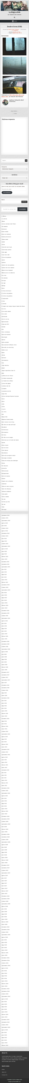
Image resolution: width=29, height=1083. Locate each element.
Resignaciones (5, 473)
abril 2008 (4, 855)
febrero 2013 (5, 744)
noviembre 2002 (6, 1022)
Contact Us (4, 1075)
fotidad (3, 327)
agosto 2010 (5, 796)
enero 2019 (4, 639)
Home (3, 1069)
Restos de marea (6, 476)
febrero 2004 (5, 983)
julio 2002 (4, 1032)
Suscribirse (7, 192)
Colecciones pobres (6, 249)
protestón (4, 468)
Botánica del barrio (6, 237)
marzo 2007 (4, 888)
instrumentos (5, 360)
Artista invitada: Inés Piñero (9, 224)
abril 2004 (4, 978)
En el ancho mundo (6, 311)
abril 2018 (4, 662)
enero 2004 (4, 986)
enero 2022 (4, 559)
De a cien (4, 275)
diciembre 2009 (5, 816)
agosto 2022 (5, 549)
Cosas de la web (5, 255)
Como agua (4, 252)
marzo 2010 (4, 808)
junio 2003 (4, 1004)
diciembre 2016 (5, 685)
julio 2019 (4, 623)
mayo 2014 (4, 721)
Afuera (3, 221)
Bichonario (4, 229)
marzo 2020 (4, 603)
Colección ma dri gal (7, 247)
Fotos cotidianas (6, 332)
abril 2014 (4, 724)
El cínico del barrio (6, 291)
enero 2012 (4, 767)
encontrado (4, 316)
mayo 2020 (4, 597)
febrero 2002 (5, 1045)
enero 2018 (4, 669)
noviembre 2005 (6, 929)
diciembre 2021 (5, 561)
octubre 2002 (5, 1025)
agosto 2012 (5, 757)
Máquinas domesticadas (7, 419)
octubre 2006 (5, 901)
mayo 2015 (4, 706)
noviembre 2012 (5, 749)
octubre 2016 (5, 690)
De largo (4, 280)
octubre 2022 (5, 543)
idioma (3, 355)
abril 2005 (4, 947)
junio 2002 (4, 1035)
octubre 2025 (5, 518)
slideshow (4, 484)
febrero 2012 (5, 765)
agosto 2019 (5, 621)
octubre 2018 (5, 646)
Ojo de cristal (5, 447)
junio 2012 (4, 760)
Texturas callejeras (6, 491)
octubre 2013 (5, 731)
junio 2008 (4, 850)
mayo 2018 (4, 659)
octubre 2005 (5, 932)
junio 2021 (4, 572)
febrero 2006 (5, 922)
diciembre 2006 (5, 896)
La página (4, 388)
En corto (4, 309)
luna (3, 414)
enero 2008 (4, 862)
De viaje (3, 283)
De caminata (5, 278)
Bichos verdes (5, 231)
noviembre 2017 (5, 675)
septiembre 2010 (6, 793)
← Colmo (14, 113)
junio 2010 (4, 801)
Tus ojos (4, 499)
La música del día (6, 386)
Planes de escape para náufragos (10, 460)
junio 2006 (4, 911)
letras (3, 399)
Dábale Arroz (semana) (7, 270)
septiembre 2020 (6, 590)
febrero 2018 (5, 667)
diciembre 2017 (5, 672)
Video (3, 507)
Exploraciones (5, 321)
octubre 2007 (5, 870)
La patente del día (6, 391)
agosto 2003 (5, 999)
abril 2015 (4, 708)
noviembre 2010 (5, 788)
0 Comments (15, 30)
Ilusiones (4, 357)
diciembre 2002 (5, 1019)
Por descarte (5, 466)
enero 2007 (4, 893)
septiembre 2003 (6, 996)
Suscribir (22, 209)
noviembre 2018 (5, 644)
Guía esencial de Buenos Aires (9, 345)
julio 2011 (4, 772)
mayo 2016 (4, 693)
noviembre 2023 (5, 533)
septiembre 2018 (6, 649)
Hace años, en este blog (7, 347)
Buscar (3, 199)
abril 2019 (4, 631)
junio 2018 (4, 657)
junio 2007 (4, 880)
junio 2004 (4, 973)
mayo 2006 (4, 914)
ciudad (3, 242)
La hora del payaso (6, 383)
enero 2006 (4, 924)
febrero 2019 (5, 636)
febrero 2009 (5, 829)
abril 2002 (4, 1040)
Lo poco (4, 409)
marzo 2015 (4, 711)
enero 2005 (4, 955)
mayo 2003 (4, 1006)
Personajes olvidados (7, 458)
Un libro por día (6, 502)
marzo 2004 (4, 981)
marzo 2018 (4, 664)
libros (3, 401)
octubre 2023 (5, 536)
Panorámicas (5, 453)
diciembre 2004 (5, 958)
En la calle (4, 314)
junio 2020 (4, 595)
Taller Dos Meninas (6, 489)
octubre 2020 (5, 587)
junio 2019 (4, 626)
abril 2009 (4, 826)
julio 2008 (4, 847)
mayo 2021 (4, 574)
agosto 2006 (5, 906)
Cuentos (4, 262)
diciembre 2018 (5, 641)
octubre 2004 (5, 963)
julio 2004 (4, 971)
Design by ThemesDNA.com (14, 1081)
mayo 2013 (4, 739)
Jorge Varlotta (5, 365)
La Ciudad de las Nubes (7, 381)
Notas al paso (5, 445)
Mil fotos (4, 435)
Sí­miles (3, 478)
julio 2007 (4, 878)
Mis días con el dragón (7, 437)
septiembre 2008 (6, 842)
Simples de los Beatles (7, 481)
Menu (15, 21)
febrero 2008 (5, 860)
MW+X (20, 32)
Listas (3, 406)
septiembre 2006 (6, 904)
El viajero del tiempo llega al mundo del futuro (13, 306)
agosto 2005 (5, 937)
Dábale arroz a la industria (8, 273)
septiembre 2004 (6, 965)
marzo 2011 (4, 780)
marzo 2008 (4, 857)
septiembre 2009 (6, 824)
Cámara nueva (5, 239)
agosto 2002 (5, 1030)
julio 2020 (4, 592)
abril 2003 (4, 1009)
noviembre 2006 (6, 898)
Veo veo (3, 504)
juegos (3, 368)
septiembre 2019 (6, 618)
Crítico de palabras (6, 257)
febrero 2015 (5, 713)
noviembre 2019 (5, 613)
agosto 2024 (5, 531)
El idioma (4, 303)
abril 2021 (4, 577)
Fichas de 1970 (5, 324)
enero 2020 (4, 608)
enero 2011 (4, 785)
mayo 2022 (4, 554)
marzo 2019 (4, 634)
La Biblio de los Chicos (7, 375)
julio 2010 (4, 798)
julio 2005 (4, 940)
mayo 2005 (4, 945)
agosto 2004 (5, 968)
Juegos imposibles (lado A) (8, 370)
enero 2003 (4, 1017)
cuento (3, 260)
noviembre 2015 (5, 698)
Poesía (3, 463)
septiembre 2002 (6, 1027)
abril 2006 (4, 916)
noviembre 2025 (5, 515)
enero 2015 (4, 716)
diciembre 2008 (5, 834)
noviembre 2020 (6, 585)
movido (3, 442)
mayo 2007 (4, 883)
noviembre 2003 (6, 991)
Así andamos (5, 226)
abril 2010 (4, 806)
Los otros (4, 412)
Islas (3, 363)
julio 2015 (4, 700)
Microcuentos (5, 432)
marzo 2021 (4, 579)
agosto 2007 (5, 875)
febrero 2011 (5, 783)
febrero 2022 (5, 556)
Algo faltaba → (14, 111)
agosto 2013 (5, 736)
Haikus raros (5, 350)
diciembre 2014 (5, 718)
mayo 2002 (4, 1037)
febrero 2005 (5, 953)
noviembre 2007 (6, 868)
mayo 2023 (4, 541)
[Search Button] (14, 17)
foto (3, 329)
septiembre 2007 (6, 873)
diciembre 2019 (5, 610)
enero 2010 (4, 814)
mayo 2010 (4, 803)
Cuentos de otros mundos (8, 267)
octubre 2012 (5, 752)
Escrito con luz (5, 319)
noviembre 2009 (6, 819)
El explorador (5, 298)
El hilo (3, 301)
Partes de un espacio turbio (8, 455)
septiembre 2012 (6, 754)
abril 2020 (4, 600)
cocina (3, 244)
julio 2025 (4, 525)
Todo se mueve (5, 496)
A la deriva (4, 219)
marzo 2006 (4, 919)
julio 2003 (4, 1001)
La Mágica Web (14, 12)
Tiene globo (5, 494)
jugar (3, 373)
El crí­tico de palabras (7, 293)
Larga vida (4, 394)
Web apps (4, 509)
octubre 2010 (5, 790)
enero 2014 (4, 729)
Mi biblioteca (5, 429)
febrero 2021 (5, 582)
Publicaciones (5, 471)
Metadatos (4, 427)
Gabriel (3, 339)
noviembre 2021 (5, 564)
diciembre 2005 (5, 927)
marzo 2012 (4, 762)
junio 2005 (4, 942)
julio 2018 (4, 654)
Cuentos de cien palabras (8, 265)
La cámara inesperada (7, 378)
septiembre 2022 (6, 546)
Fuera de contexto (6, 334)
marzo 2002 (4, 1043)
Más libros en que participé (8, 424)
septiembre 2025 (6, 520)
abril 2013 (4, 742)
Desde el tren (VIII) (14, 27)
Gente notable (5, 342)
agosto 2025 (5, 523)
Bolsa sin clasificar (6, 234)
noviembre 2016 (5, 687)
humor (3, 352)
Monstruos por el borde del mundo (10, 440)
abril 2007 (4, 886)
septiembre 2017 (6, 680)
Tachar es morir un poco (8, 486)
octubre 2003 (5, 994)
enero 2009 (4, 832)
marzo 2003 (4, 1012)
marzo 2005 (4, 950)
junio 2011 (4, 775)
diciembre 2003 (5, 988)
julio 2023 (4, 538)
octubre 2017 (5, 677)
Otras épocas (5, 450)
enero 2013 (4, 747)
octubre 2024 (5, 528)
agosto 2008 (5, 844)
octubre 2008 (5, 839)
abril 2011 (4, 778)
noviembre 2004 (6, 960)
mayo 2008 (4, 852)
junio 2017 (4, 682)
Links (3, 404)
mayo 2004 (4, 976)
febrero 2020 (5, 605)
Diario (3, 288)
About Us (4, 1072)
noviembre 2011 (5, 770)
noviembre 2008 (6, 837)
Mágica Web (15, 32)
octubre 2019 (5, 615)
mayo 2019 (4, 628)
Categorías (4, 167)
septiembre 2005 (6, 934)
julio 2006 (4, 909)
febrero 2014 (5, 726)
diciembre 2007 (5, 865)
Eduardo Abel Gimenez (13, 29)
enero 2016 (4, 695)
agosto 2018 (5, 652)
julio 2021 (4, 569)
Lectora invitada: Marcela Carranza (10, 396)
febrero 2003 (5, 1014)
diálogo (3, 285)
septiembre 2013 (6, 734)
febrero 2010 (5, 811)
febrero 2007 (5, 891)
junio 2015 (4, 703)
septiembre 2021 (6, 567)
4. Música (4, 216)
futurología (4, 337)
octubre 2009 (5, 821)
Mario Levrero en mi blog (8, 422)
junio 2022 (4, 551)
